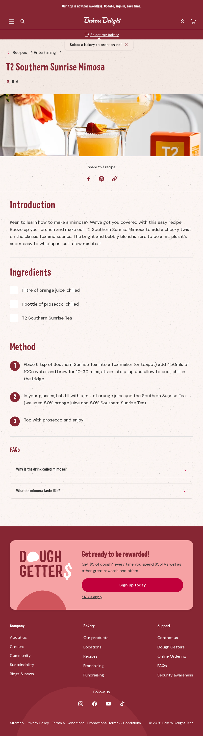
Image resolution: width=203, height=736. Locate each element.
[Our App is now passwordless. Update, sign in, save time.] (101, 6)
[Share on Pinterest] (101, 179)
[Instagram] (81, 704)
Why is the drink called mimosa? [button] (41, 469)
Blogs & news (22, 673)
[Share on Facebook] (89, 179)
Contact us (167, 637)
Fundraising (93, 675)
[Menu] (11, 21)
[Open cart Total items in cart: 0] (193, 21)
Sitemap (17, 723)
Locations (92, 647)
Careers (17, 646)
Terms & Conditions (68, 723)
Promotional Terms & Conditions (114, 723)
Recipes (20, 52)
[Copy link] (114, 179)
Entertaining (45, 52)
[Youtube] (108, 704)
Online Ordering (171, 656)
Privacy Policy (38, 723)
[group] (101, 469)
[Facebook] (95, 704)
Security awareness (175, 675)
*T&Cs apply (92, 597)
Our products (95, 637)
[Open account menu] (182, 21)
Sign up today (132, 585)
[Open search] (22, 21)
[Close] (126, 45)
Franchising (93, 665)
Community (20, 655)
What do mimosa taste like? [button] (38, 491)
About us (18, 637)
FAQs (162, 665)
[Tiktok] (122, 704)
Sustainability (22, 664)
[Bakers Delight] (102, 21)
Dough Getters (171, 647)
